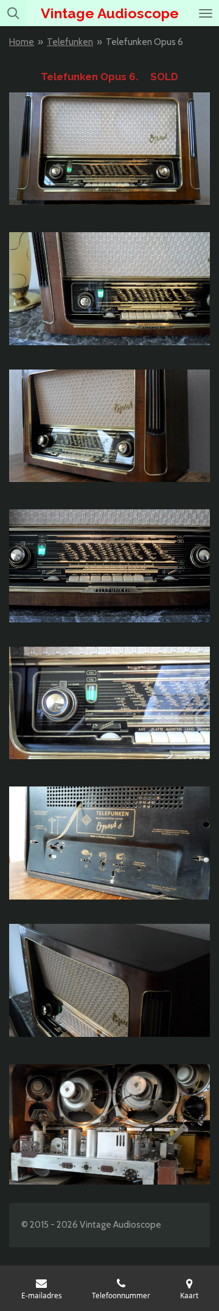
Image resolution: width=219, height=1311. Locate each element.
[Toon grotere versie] (109, 148)
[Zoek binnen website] (13, 13)
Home (21, 41)
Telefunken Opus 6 (144, 41)
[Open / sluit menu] (205, 13)
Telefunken (70, 41)
